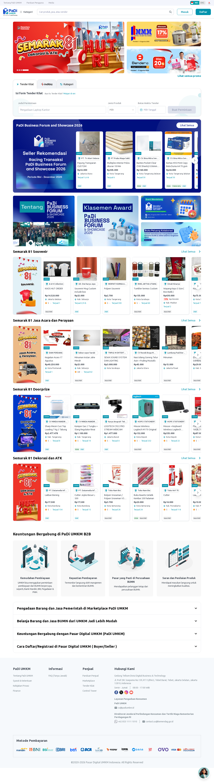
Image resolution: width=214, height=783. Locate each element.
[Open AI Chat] (204, 773)
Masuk (185, 12)
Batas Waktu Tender (148, 103)
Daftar (203, 12)
